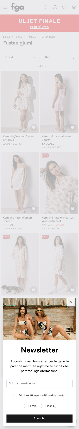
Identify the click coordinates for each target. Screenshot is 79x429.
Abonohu (39, 418)
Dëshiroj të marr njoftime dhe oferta (42, 395)
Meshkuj (50, 406)
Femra (32, 406)
